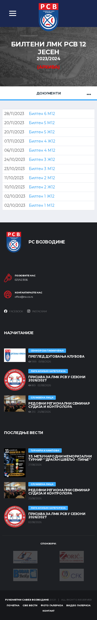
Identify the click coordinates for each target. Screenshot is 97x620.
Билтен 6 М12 (42, 113)
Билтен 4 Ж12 (42, 141)
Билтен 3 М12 (42, 168)
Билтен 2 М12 (42, 177)
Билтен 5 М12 (42, 122)
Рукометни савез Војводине (27, 599)
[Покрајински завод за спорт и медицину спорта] (25, 556)
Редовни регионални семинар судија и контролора (59, 405)
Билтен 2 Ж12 (42, 187)
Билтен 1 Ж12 (41, 196)
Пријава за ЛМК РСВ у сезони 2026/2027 (56, 378)
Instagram (39, 311)
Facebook (16, 311)
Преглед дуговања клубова (56, 356)
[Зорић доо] (72, 556)
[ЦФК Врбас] (72, 574)
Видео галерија (78, 605)
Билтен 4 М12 (42, 150)
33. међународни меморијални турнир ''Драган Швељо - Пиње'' (60, 458)
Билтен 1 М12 (41, 205)
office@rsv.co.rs (24, 297)
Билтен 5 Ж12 (42, 132)
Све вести (30, 605)
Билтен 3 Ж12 (42, 159)
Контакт (48, 610)
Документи (48, 93)
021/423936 (21, 280)
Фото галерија (52, 605)
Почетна (13, 605)
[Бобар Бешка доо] (25, 574)
